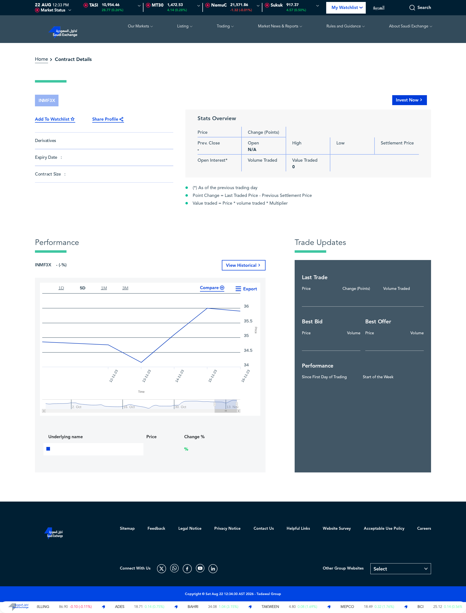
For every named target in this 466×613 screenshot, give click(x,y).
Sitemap (127, 529)
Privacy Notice (227, 529)
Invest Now (407, 100)
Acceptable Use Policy (384, 529)
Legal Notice (189, 529)
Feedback (156, 529)
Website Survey (337, 529)
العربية (378, 7)
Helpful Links (298, 529)
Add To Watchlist (52, 119)
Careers (424, 529)
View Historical (241, 265)
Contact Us (264, 529)
